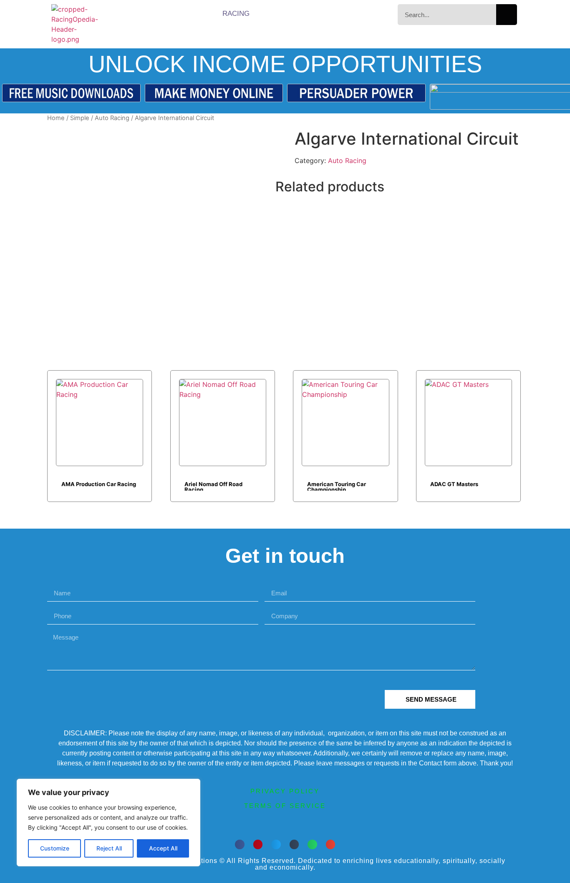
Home (56, 118)
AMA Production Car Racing (98, 484)
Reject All (109, 848)
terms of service (285, 805)
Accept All (163, 848)
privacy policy (285, 791)
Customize (54, 848)
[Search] (506, 14)
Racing (236, 14)
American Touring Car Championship (336, 486)
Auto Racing (112, 118)
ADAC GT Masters (454, 484)
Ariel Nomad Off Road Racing (213, 486)
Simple (79, 118)
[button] (240, 844)
